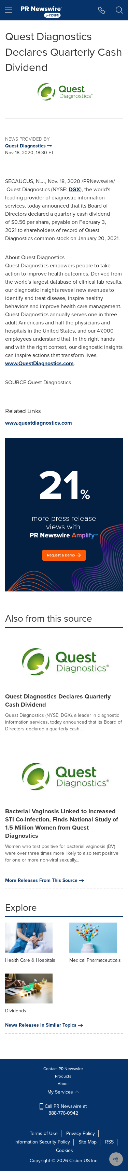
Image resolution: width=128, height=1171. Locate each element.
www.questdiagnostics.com (38, 423)
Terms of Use (44, 1133)
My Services (60, 1092)
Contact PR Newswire (63, 1069)
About (63, 1084)
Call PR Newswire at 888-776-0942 (65, 1110)
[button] (64, 91)
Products (63, 1076)
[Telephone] (102, 10)
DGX (74, 189)
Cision (75, 1160)
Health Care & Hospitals (30, 960)
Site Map (88, 1142)
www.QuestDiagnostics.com (39, 363)
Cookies (64, 1150)
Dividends (15, 1010)
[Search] (119, 10)
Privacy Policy (80, 1133)
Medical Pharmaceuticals (95, 960)
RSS (109, 1142)
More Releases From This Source (41, 880)
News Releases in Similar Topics (40, 1025)
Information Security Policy (42, 1142)
